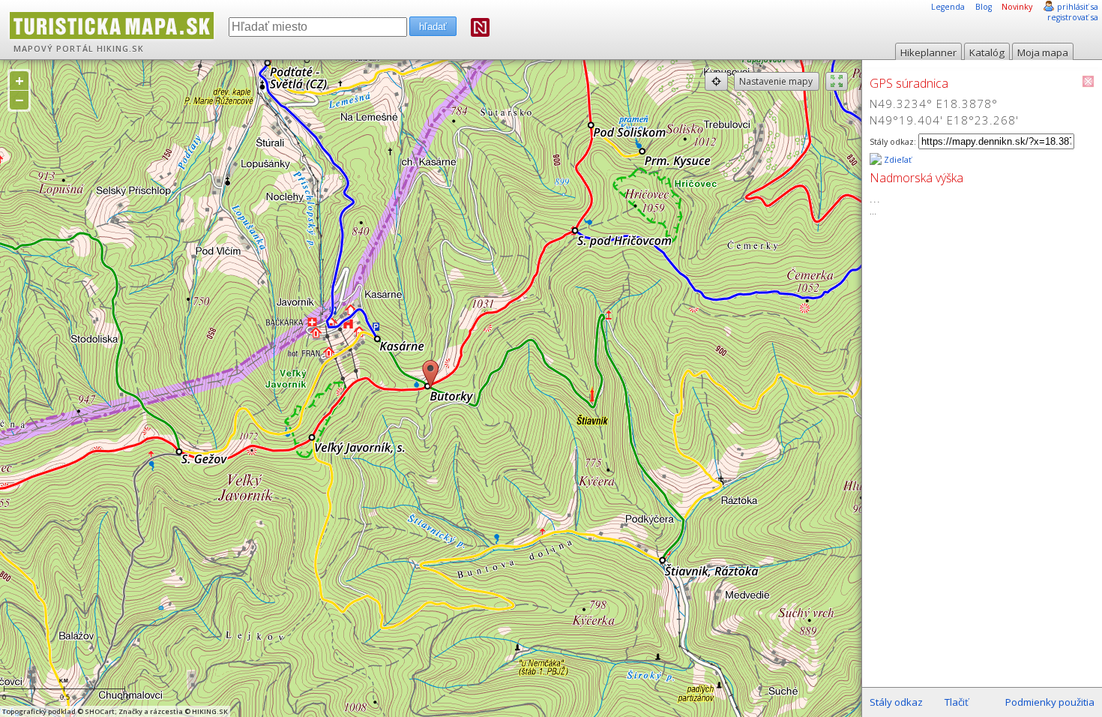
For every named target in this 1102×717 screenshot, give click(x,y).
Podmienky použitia (1050, 702)
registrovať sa (1072, 17)
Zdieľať (897, 159)
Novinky (1017, 7)
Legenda (948, 7)
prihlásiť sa (1077, 7)
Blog (983, 7)
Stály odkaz (896, 702)
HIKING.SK (120, 49)
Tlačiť (957, 702)
